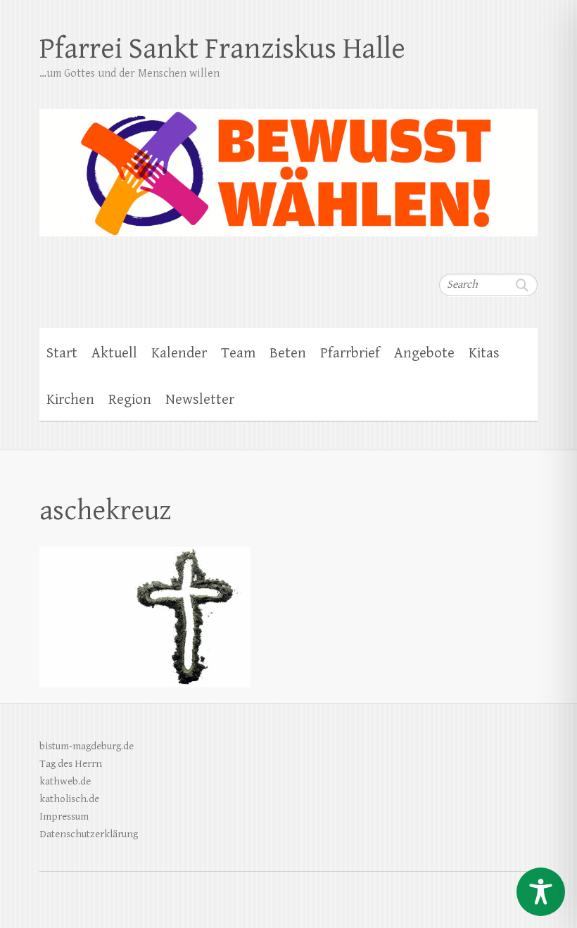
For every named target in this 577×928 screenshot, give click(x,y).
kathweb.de (65, 781)
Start (61, 353)
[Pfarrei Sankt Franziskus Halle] (288, 164)
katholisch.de (69, 799)
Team (238, 353)
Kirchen (70, 399)
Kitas (484, 353)
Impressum (64, 816)
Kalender (179, 353)
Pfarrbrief (350, 353)
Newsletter (199, 399)
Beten (288, 353)
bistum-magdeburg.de (86, 746)
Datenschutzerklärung (88, 834)
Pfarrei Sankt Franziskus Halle (222, 49)
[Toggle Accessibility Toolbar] (540, 891)
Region (129, 399)
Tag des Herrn (70, 764)
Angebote (424, 353)
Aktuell (114, 353)
